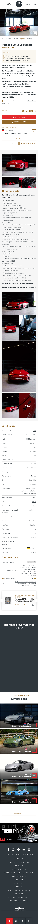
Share (11, 143)
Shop (35, 4)
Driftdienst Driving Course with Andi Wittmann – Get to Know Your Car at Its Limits (25, 583)
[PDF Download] (28, 921)
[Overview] (2, 38)
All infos (30, 578)
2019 (34, 431)
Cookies (19, 894)
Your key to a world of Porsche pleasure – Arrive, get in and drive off (27, 567)
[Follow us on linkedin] (29, 849)
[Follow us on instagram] (13, 849)
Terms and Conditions (19, 862)
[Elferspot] (19, 4)
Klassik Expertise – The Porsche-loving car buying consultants (27, 573)
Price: (5, 111)
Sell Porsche (19, 876)
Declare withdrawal (19, 897)
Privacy (19, 866)
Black (34, 502)
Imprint (19, 859)
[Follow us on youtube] (24, 849)
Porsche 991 (31, 562)
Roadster (33, 443)
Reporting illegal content (19, 873)
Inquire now (20, 117)
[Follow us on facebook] (8, 849)
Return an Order (19, 901)
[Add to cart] (33, 604)
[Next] (36, 600)
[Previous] (1, 600)
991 (35, 447)
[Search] (9, 4)
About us (19, 883)
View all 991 (19, 813)
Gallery (8, 38)
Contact (19, 880)
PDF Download (28, 143)
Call (20, 139)
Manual (33, 476)
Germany (33, 548)
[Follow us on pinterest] (18, 849)
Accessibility (19, 869)
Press (19, 887)
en (29, 4)
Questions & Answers (19, 890)
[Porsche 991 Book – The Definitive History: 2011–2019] (19, 600)
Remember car (20, 122)
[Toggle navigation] (3, 4)
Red (34, 506)
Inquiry (29, 38)
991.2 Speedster (31, 439)
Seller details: (9, 127)
